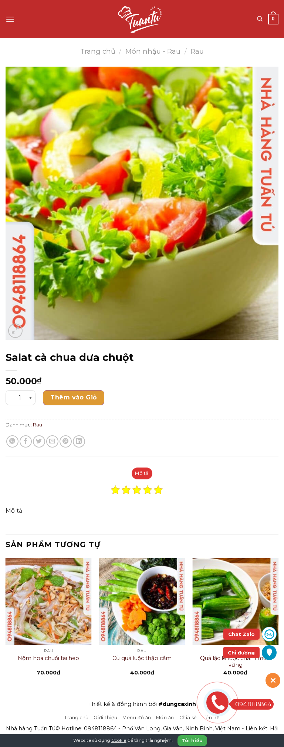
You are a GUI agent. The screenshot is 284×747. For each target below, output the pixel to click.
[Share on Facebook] (26, 441)
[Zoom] (15, 331)
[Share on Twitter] (39, 441)
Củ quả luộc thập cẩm (142, 658)
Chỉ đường (241, 653)
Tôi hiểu (192, 740)
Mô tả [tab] (142, 473)
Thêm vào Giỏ (73, 397)
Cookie (118, 740)
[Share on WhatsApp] (12, 441)
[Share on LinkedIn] (79, 441)
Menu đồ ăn (136, 717)
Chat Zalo (241, 634)
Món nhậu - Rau (152, 51)
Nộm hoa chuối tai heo (48, 658)
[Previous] (5, 623)
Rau (197, 51)
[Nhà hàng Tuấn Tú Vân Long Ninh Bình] (142, 19)
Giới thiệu (105, 717)
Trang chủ (97, 51)
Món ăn (165, 717)
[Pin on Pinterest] (66, 441)
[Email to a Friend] (52, 441)
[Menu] (10, 19)
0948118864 (100, 728)
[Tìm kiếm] (260, 19)
